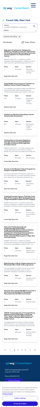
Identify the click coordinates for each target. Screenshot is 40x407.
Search (6, 25)
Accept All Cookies (20, 403)
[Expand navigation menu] (33, 5)
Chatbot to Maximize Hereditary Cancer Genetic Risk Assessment (19, 115)
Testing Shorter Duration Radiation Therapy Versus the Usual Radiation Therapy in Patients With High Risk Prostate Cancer (17, 142)
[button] (20, 30)
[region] (20, 394)
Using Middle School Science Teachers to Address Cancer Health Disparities (19, 84)
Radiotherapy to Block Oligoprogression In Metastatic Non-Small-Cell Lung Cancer (20, 264)
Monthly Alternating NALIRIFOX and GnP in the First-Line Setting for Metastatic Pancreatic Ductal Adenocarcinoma (20, 292)
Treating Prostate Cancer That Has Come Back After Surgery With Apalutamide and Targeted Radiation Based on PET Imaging (19, 197)
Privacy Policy (7, 394)
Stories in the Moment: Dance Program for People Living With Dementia (19, 169)
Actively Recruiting (10, 36)
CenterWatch (16, 8)
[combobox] (15, 26)
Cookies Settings (14, 381)
